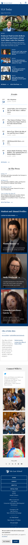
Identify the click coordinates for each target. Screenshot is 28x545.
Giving (14, 477)
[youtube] (21, 464)
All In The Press (14, 84)
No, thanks (6, 541)
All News (3, 84)
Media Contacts (14, 495)
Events (14, 493)
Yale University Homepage (14, 513)
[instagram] (9, 464)
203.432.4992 (14, 522)
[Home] (7, 3)
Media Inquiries (19, 340)
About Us (14, 485)
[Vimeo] (18, 464)
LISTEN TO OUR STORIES (8, 215)
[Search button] (20, 4)
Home (2, 12)
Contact (14, 481)
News (14, 491)
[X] (6, 464)
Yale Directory (14, 511)
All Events (4, 162)
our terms (4, 536)
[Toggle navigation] (25, 3)
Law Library (14, 501)
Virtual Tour (14, 489)
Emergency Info (14, 509)
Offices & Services (14, 499)
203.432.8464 (5, 335)
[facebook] (15, 464)
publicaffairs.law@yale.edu (17, 335)
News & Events (7, 12)
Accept (16, 541)
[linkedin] (12, 464)
